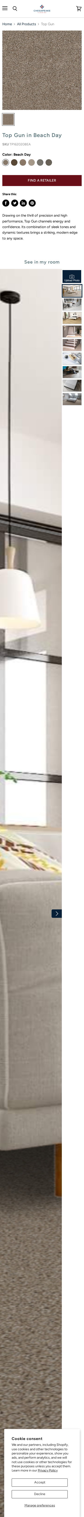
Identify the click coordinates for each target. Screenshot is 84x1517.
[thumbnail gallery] (8, 119)
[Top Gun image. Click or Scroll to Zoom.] (42, 70)
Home (7, 24)
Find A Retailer (42, 180)
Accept (39, 1482)
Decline (39, 1494)
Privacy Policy (48, 1470)
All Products (26, 24)
